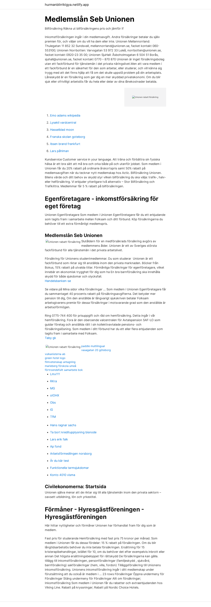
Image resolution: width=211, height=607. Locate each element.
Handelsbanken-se (58, 281)
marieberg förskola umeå (60, 366)
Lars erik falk (59, 439)
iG (51, 409)
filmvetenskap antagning (60, 362)
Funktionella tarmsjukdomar (69, 468)
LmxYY (55, 374)
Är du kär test (59, 460)
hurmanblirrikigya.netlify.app (67, 4)
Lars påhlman (59, 151)
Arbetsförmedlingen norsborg (71, 453)
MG (52, 388)
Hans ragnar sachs (63, 425)
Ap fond (55, 446)
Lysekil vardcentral (63, 122)
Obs (53, 402)
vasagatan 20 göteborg (96, 350)
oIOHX (54, 395)
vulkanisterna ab (55, 354)
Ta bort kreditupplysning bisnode (73, 432)
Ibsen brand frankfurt (65, 144)
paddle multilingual (93, 346)
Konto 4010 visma (62, 475)
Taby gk (50, 338)
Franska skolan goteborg (67, 136)
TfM (53, 416)
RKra (53, 381)
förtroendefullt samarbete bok (64, 370)
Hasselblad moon (62, 129)
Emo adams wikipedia (65, 115)
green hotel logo (55, 358)
